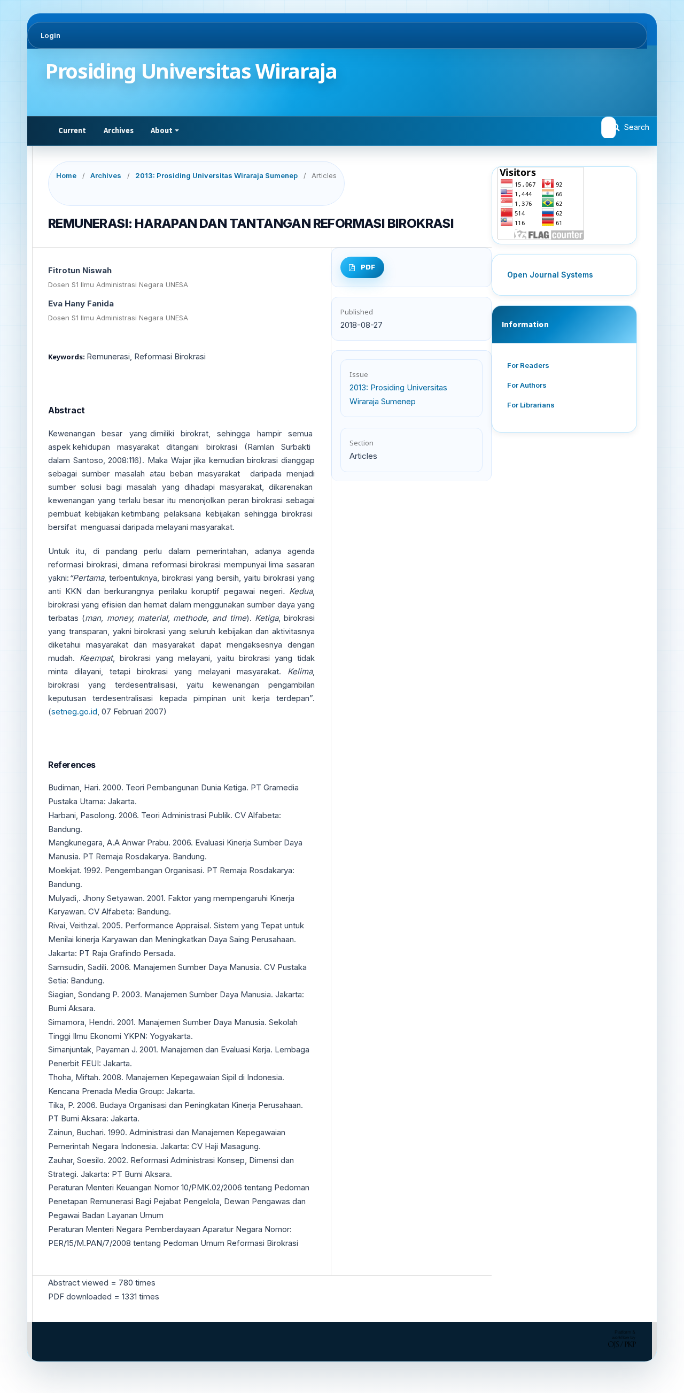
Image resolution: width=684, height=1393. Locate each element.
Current (72, 130)
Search (635, 127)
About (162, 130)
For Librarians (531, 405)
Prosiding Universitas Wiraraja (191, 71)
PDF (368, 267)
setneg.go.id (74, 711)
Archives (119, 130)
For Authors (527, 385)
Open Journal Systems (550, 274)
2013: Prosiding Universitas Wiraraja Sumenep (216, 175)
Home (66, 175)
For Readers (528, 365)
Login (50, 35)
